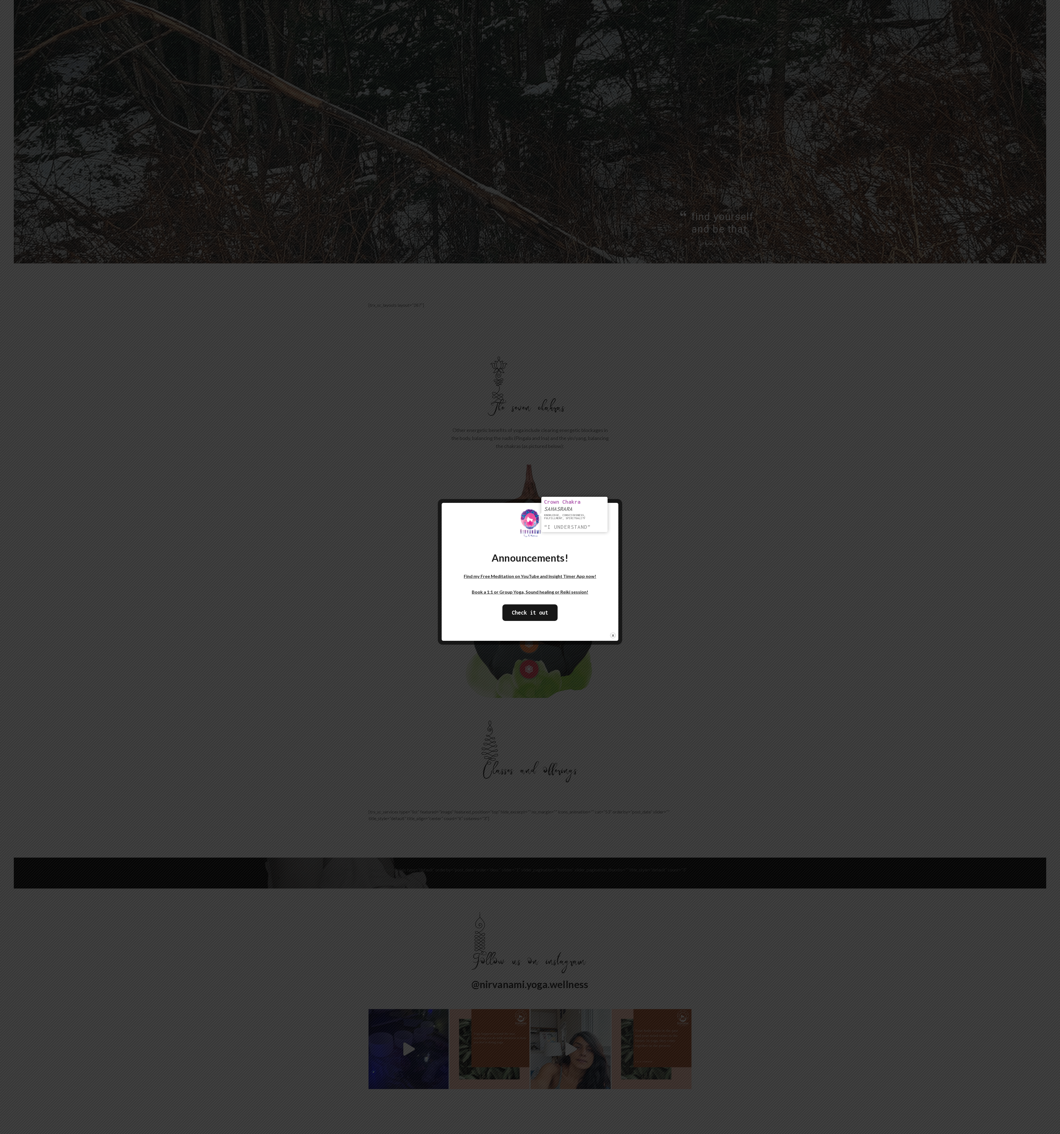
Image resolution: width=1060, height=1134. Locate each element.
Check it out (530, 612)
